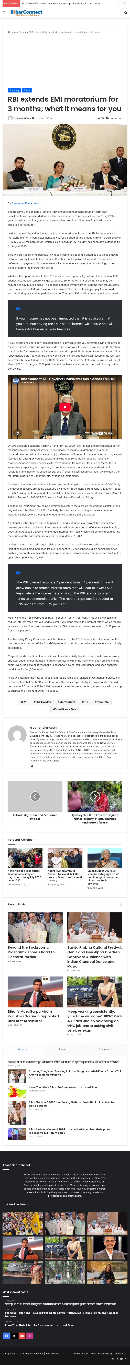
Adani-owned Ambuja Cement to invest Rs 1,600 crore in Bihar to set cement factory (65, 875)
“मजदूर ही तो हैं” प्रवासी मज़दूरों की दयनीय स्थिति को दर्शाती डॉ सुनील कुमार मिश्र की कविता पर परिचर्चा (63, 1062)
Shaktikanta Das (65, 709)
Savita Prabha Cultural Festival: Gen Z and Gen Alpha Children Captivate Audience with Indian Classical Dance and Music (94, 957)
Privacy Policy (105, 1353)
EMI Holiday (43, 702)
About (85, 1353)
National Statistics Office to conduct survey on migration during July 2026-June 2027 (25, 875)
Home (13, 32)
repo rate (102, 702)
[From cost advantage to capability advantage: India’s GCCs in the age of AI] (107, 1248)
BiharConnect (53, 1353)
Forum (27, 90)
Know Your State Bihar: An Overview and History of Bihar (63, 1087)
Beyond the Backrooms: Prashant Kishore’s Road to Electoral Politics (31, 952)
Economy (23, 32)
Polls (93, 1353)
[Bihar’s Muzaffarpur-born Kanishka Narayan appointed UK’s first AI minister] (35, 991)
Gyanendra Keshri (22, 118)
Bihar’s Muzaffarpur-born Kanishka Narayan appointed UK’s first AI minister (61, 3)
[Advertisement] (65, 61)
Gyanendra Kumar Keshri (26, 203)
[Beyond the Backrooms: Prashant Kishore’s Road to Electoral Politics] (35, 927)
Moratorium (67, 702)
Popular (23, 1049)
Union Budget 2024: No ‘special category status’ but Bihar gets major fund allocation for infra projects (103, 877)
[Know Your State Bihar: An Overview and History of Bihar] (17, 1092)
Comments (105, 1049)
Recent (63, 1049)
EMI (24, 702)
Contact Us (121, 1353)
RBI (86, 702)
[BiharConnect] (26, 12)
